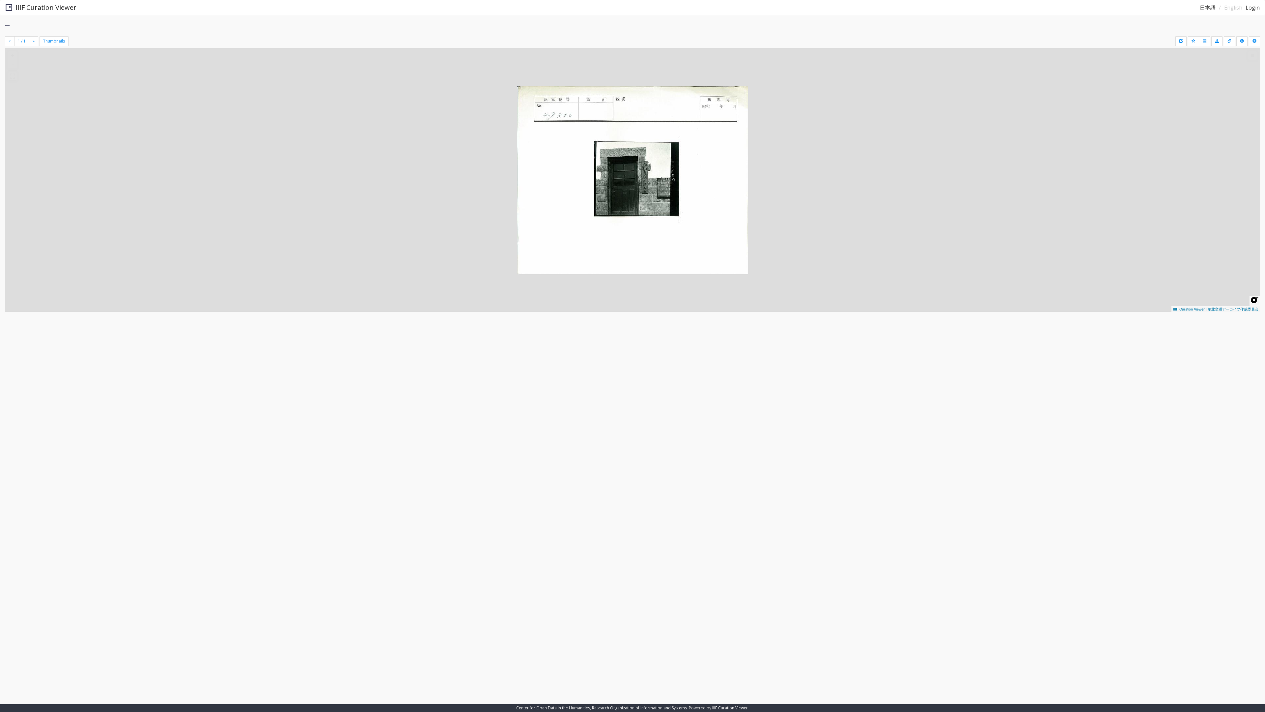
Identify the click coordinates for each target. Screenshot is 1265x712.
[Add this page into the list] (1193, 41)
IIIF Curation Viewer (45, 7)
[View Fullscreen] (12, 76)
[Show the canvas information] (1229, 41)
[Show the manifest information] (1242, 41)
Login (1253, 7)
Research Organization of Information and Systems (639, 708)
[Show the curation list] (1204, 41)
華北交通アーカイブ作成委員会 (1233, 309)
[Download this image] (1217, 41)
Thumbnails (54, 41)
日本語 (1208, 7)
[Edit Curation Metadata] (1181, 41)
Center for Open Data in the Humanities (553, 708)
